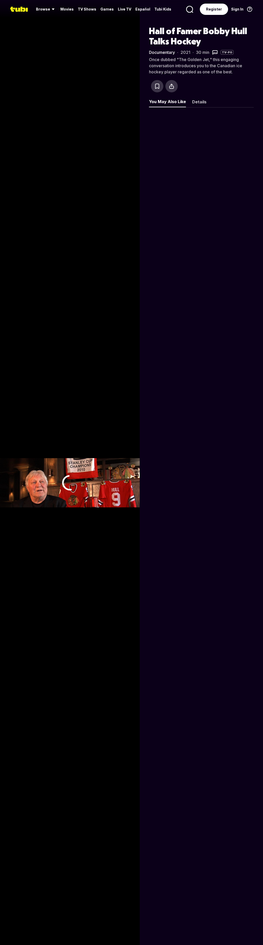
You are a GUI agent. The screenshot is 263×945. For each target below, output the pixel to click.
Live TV (124, 9)
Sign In (237, 9)
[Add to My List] (157, 86)
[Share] (171, 86)
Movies (67, 9)
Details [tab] (199, 101)
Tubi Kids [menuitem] (162, 9)
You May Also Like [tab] (167, 101)
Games (107, 9)
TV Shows (87, 9)
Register (214, 9)
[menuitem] (46, 9)
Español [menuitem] (142, 9)
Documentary (162, 52)
